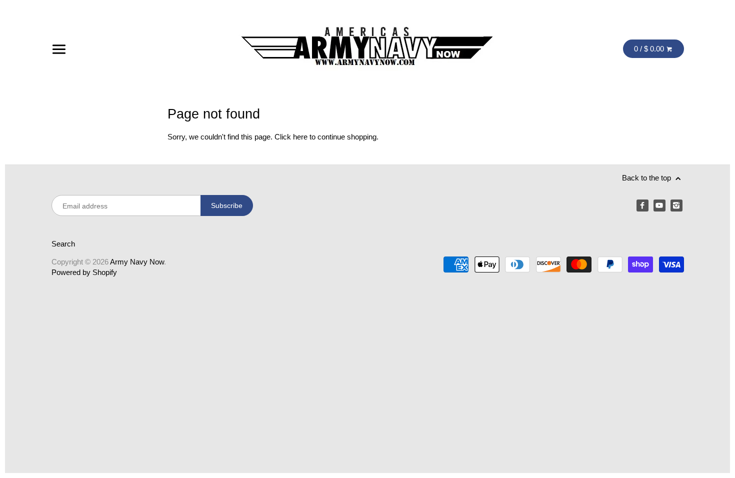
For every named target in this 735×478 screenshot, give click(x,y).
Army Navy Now (137, 262)
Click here (291, 136)
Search (63, 244)
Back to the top (647, 178)
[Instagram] (676, 206)
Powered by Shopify (84, 272)
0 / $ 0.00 (650, 48)
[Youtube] (660, 206)
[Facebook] (642, 206)
